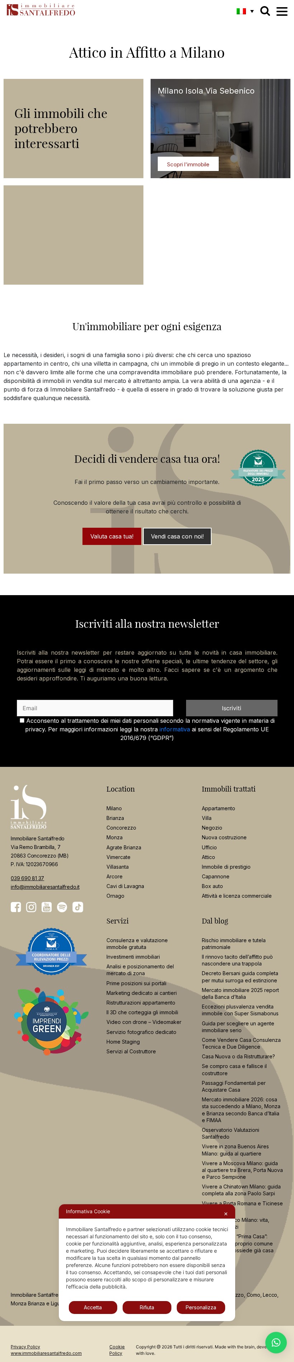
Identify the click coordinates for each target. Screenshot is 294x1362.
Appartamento (218, 808)
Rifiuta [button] (147, 1307)
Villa (207, 818)
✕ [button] (226, 1214)
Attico (208, 857)
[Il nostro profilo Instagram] (31, 907)
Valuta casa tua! (111, 536)
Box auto (212, 886)
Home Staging (123, 1042)
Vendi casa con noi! (177, 536)
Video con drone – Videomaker (143, 1022)
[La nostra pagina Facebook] (16, 907)
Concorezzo (121, 828)
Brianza (115, 818)
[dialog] (147, 1262)
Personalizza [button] (201, 1307)
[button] (245, 11)
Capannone (215, 876)
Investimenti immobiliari (133, 957)
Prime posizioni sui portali (136, 983)
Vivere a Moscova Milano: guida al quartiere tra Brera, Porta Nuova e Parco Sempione (242, 1170)
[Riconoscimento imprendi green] (51, 1026)
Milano (114, 808)
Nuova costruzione (224, 837)
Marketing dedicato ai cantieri (141, 993)
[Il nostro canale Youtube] (47, 907)
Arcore (114, 876)
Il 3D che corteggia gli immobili (142, 1012)
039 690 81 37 (27, 878)
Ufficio (209, 847)
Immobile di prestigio (226, 867)
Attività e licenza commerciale (237, 896)
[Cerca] (265, 11)
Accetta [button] (93, 1307)
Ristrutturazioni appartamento (140, 1003)
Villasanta (117, 867)
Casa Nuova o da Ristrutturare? (238, 1056)
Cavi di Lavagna (125, 886)
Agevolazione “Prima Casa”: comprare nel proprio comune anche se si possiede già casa (238, 1243)
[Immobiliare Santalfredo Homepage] (39, 9)
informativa (175, 729)
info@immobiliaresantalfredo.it (45, 887)
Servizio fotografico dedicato (141, 1032)
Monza (114, 837)
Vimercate (118, 857)
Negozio (212, 828)
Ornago (115, 896)
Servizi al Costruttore (131, 1051)
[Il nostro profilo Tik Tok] (77, 907)
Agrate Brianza (123, 847)
